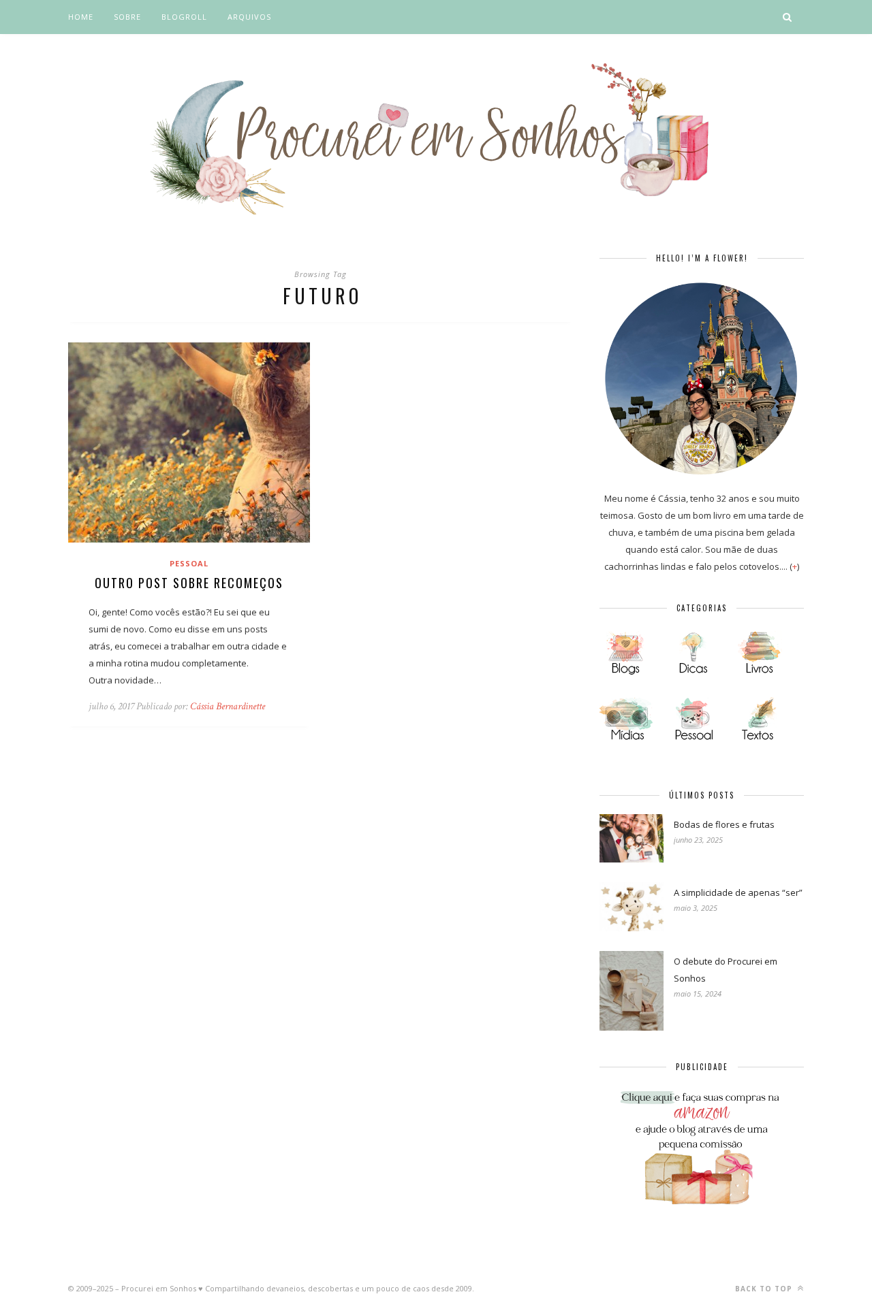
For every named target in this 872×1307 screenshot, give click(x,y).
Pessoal (189, 563)
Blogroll (184, 17)
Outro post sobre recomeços (189, 583)
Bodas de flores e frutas (724, 824)
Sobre (127, 17)
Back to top (765, 1288)
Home (80, 17)
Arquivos (249, 17)
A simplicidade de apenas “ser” (738, 892)
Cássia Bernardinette (227, 706)
